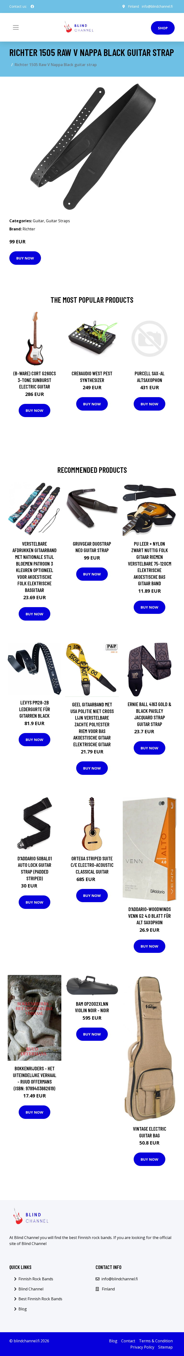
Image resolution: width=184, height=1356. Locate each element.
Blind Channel (30, 1289)
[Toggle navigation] (15, 27)
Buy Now (25, 258)
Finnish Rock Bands (35, 1279)
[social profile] (32, 6)
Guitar (38, 220)
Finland (133, 6)
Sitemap (165, 1347)
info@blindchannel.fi (157, 6)
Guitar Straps (58, 220)
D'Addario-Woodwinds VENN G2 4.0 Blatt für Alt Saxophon (149, 915)
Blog (22, 1309)
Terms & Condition (156, 1341)
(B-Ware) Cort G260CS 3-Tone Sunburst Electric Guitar (34, 379)
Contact (128, 1341)
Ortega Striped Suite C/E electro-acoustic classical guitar (92, 865)
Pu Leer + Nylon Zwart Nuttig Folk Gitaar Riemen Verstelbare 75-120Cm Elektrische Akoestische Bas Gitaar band (149, 563)
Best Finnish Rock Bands (40, 1298)
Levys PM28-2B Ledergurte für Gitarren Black (34, 709)
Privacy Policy (142, 1347)
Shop (163, 27)
